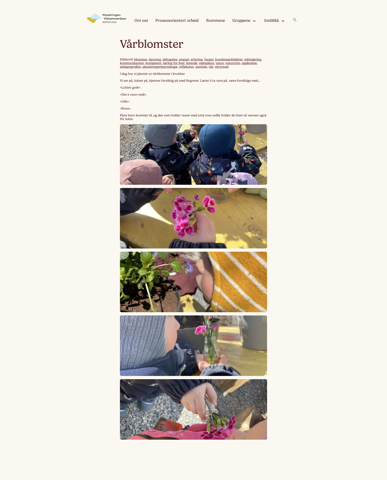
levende (191, 63)
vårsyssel (222, 67)
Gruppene (241, 20)
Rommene (215, 20)
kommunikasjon (132, 63)
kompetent (153, 63)
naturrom (233, 63)
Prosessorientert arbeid (177, 20)
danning (155, 59)
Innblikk (271, 20)
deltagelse (170, 59)
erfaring (197, 59)
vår (211, 67)
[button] (295, 20)
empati (184, 59)
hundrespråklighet (229, 59)
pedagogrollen (130, 67)
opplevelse (249, 63)
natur (220, 63)
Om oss (141, 20)
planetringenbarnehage (160, 67)
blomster (140, 59)
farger (208, 59)
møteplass (206, 63)
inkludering (252, 59)
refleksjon (186, 67)
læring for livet (174, 63)
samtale (201, 67)
